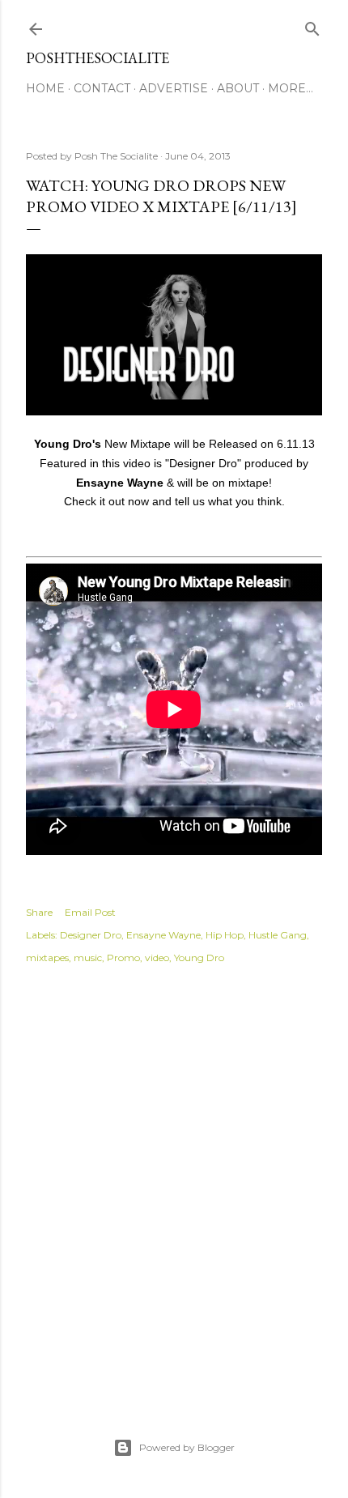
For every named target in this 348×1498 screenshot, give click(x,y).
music (88, 957)
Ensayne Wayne (163, 935)
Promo (123, 957)
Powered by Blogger (187, 1447)
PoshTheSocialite (97, 58)
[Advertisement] (174, 1183)
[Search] (312, 25)
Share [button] (39, 912)
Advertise (173, 88)
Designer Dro (90, 935)
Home (45, 88)
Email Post (90, 912)
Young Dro (199, 957)
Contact (102, 88)
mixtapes (47, 957)
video (157, 957)
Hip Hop (225, 935)
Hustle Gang (277, 935)
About (238, 88)
